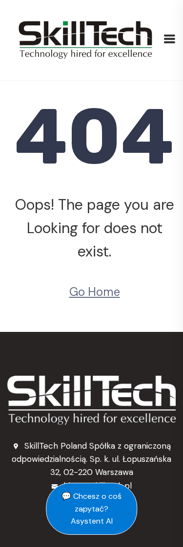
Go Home (94, 291)
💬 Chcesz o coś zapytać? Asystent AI (91, 508)
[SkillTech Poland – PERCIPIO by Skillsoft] (85, 39)
